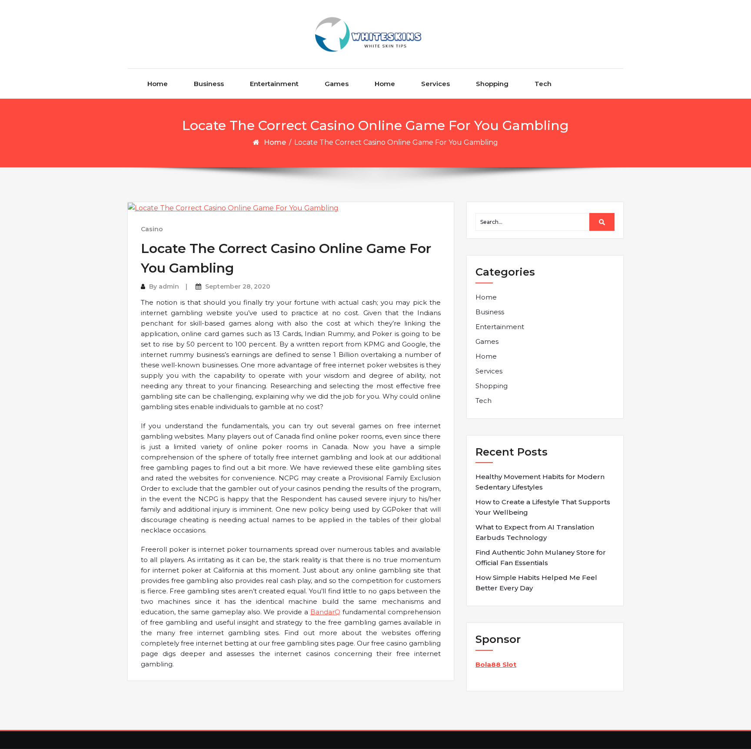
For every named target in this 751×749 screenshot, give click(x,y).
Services (435, 84)
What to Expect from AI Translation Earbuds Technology (534, 532)
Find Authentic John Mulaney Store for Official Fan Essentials (540, 557)
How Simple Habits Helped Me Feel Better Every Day (536, 582)
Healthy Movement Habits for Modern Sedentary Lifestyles (540, 482)
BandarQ (325, 612)
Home (157, 84)
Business (209, 84)
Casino (152, 229)
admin (169, 286)
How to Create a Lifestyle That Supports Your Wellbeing (542, 507)
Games (337, 84)
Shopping (492, 84)
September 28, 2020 (237, 286)
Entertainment (274, 84)
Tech (543, 84)
